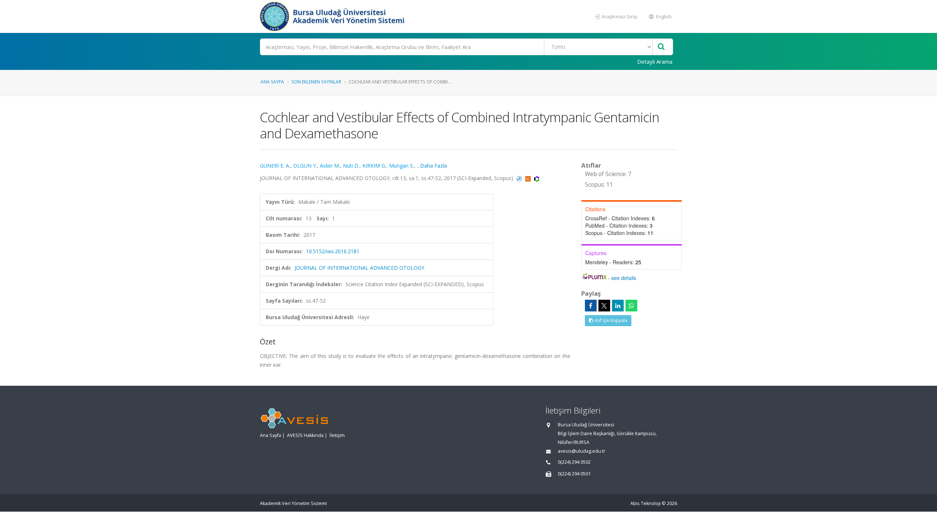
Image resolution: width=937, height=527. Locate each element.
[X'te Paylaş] (604, 305)
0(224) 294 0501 (574, 474)
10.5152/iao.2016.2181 (332, 251)
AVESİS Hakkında (305, 435)
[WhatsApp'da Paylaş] (631, 305)
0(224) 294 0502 (574, 462)
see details (623, 277)
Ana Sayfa (272, 82)
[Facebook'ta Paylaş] (591, 305)
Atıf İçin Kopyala (610, 320)
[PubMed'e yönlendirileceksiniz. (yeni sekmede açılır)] (519, 178)
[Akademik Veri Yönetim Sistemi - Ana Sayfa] (275, 16)
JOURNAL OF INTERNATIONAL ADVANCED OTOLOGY (359, 267)
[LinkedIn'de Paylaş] (618, 305)
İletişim (337, 435)
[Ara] (661, 47)
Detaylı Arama (654, 61)
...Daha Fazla (432, 165)
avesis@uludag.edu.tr (581, 451)
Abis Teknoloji (645, 503)
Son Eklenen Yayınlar (316, 82)
